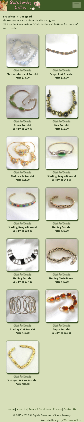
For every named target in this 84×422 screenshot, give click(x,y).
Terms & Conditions (40, 409)
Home (11, 409)
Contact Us (69, 409)
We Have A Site (72, 420)
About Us (21, 409)
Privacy (57, 409)
